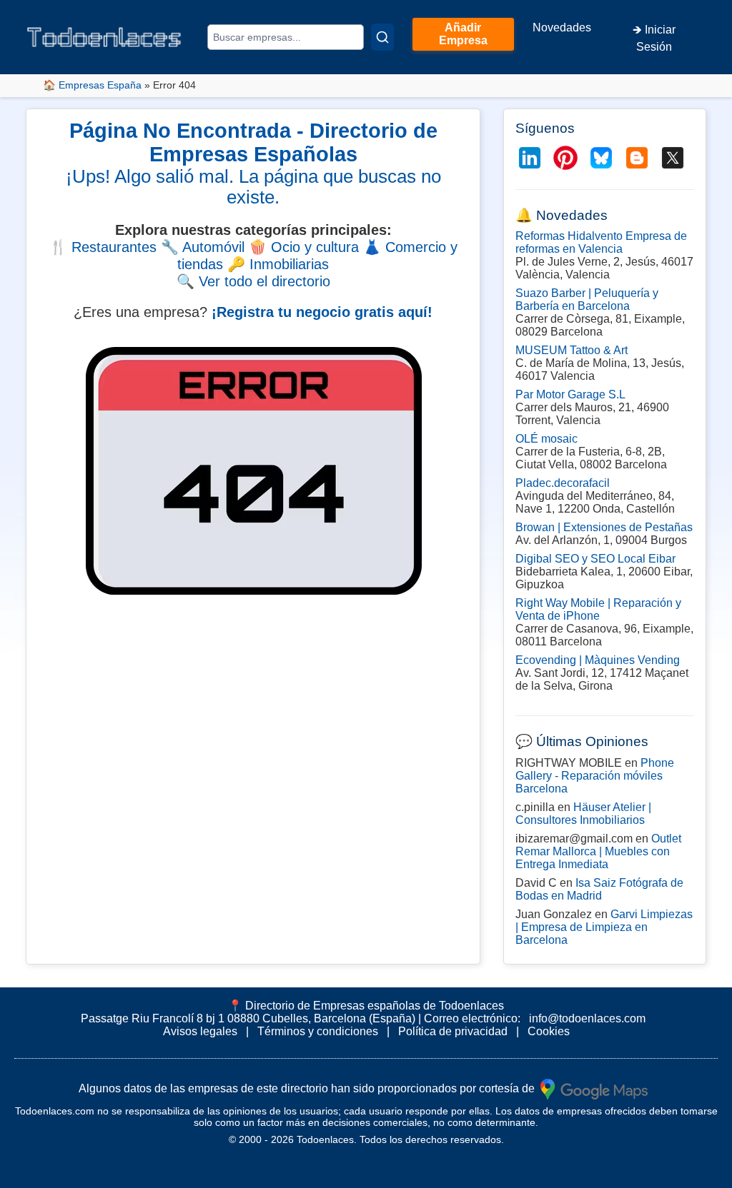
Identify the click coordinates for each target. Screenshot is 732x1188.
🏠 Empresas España (92, 85)
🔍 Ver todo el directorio (253, 281)
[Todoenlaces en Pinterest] (565, 158)
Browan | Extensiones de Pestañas (604, 527)
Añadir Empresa (463, 33)
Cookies (549, 1031)
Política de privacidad (453, 1031)
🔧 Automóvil (202, 247)
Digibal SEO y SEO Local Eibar (595, 559)
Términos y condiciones (317, 1031)
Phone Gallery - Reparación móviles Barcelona (594, 776)
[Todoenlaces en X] (672, 158)
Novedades (562, 27)
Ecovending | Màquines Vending (597, 660)
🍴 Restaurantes (103, 247)
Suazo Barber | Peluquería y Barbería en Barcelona (586, 299)
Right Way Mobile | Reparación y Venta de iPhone (598, 609)
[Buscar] (382, 37)
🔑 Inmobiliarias (278, 264)
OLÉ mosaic (546, 439)
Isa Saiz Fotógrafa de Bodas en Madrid (599, 889)
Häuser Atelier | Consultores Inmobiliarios (583, 813)
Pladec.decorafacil (562, 483)
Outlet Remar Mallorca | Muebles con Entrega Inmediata (598, 851)
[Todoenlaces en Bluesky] (601, 158)
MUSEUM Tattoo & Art (571, 350)
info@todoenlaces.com (587, 1018)
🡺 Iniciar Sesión (654, 38)
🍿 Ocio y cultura (304, 247)
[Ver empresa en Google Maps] (594, 1088)
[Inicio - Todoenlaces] (104, 37)
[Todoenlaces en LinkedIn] (529, 158)
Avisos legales (200, 1031)
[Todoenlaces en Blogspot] (637, 158)
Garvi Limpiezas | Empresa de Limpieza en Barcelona (604, 927)
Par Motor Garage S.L (570, 394)
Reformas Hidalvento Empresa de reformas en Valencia (601, 242)
